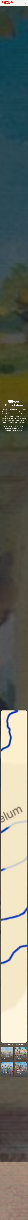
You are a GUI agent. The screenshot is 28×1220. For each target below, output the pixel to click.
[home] (7, 3)
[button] (25, 3)
